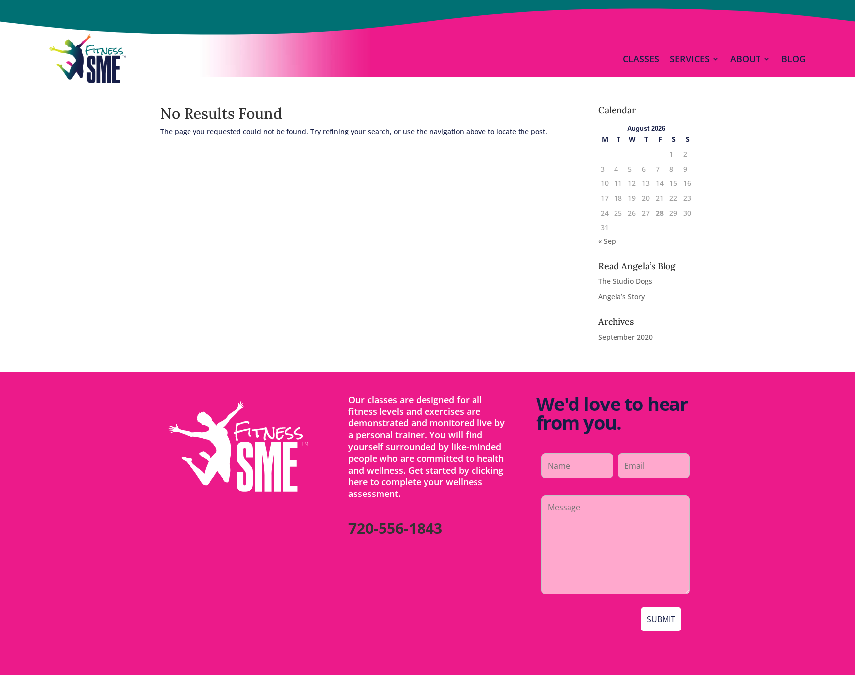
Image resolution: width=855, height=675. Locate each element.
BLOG (793, 59)
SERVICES (690, 59)
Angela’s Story (621, 296)
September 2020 (625, 337)
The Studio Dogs (625, 281)
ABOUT (745, 59)
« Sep (607, 241)
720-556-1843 (395, 528)
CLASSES (641, 59)
